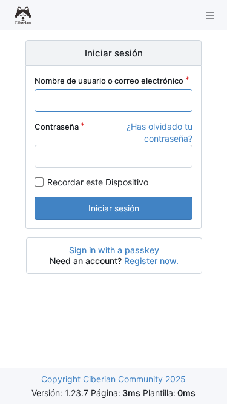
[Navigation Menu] (210, 15)
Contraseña (57, 126)
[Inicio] (23, 15)
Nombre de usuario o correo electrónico (109, 80)
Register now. (151, 261)
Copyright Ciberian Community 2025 (113, 379)
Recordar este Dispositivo (97, 182)
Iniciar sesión (113, 208)
